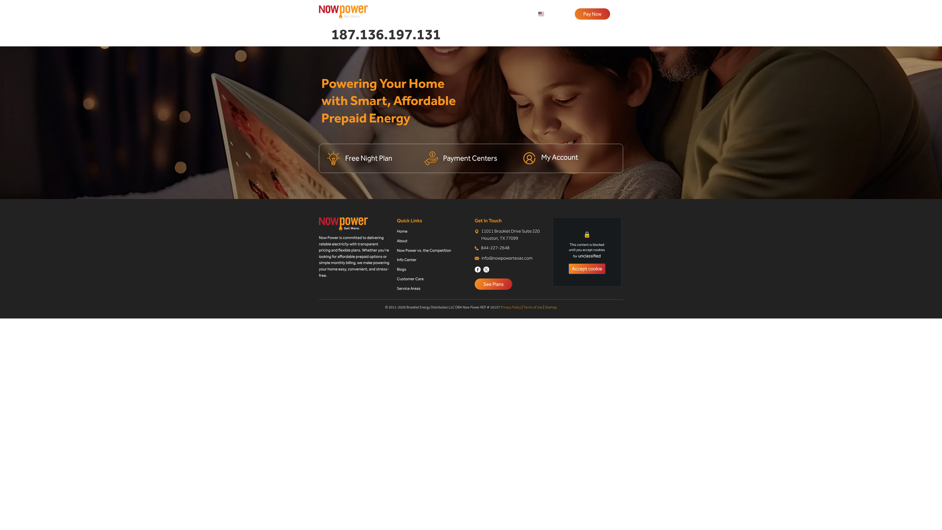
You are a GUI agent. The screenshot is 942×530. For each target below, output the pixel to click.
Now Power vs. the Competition (424, 250)
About (402, 240)
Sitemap (551, 307)
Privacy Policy (511, 307)
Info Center (407, 259)
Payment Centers (470, 158)
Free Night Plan (368, 158)
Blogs (401, 269)
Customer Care (410, 279)
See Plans (493, 284)
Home (402, 231)
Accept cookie (587, 269)
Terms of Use (532, 307)
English (552, 14)
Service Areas (408, 288)
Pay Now (592, 14)
